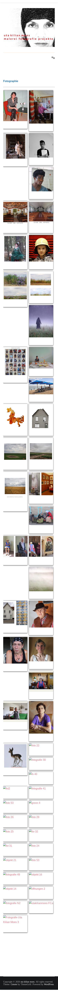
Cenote (14, 984)
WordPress (49, 984)
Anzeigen (15, 126)
